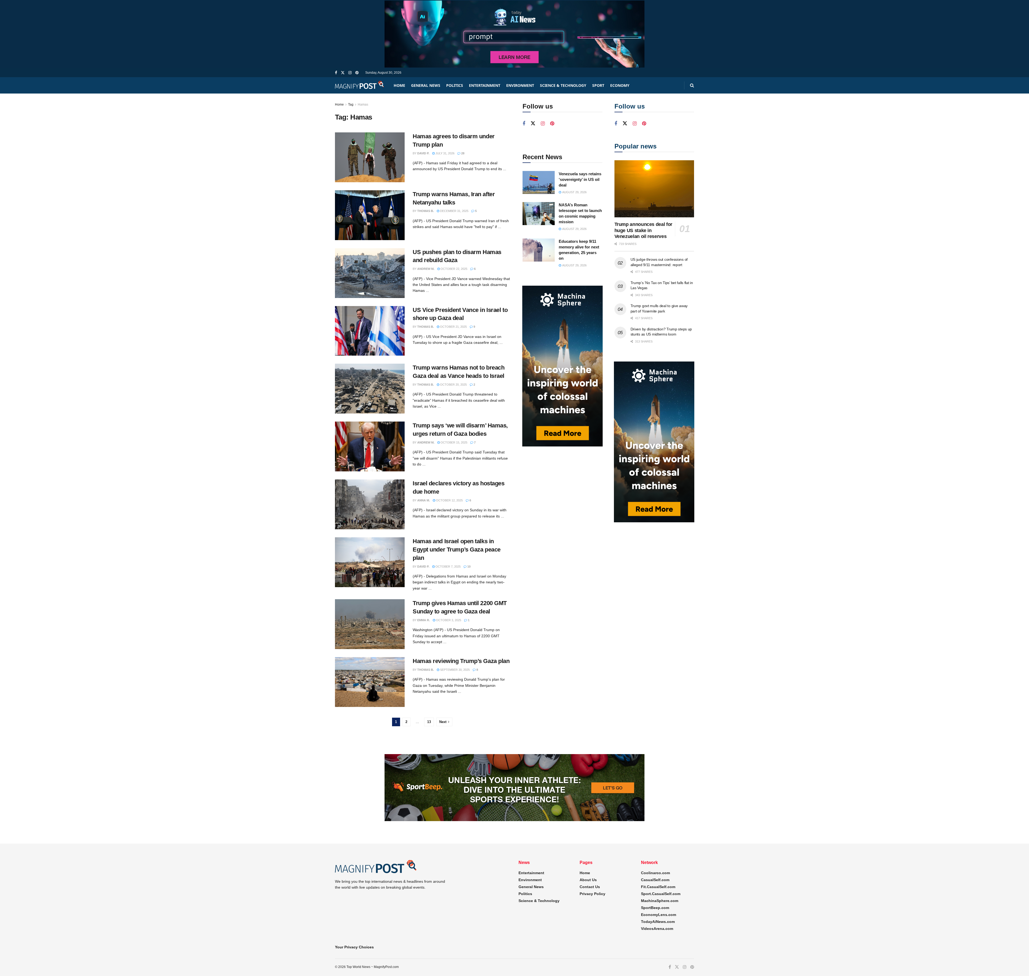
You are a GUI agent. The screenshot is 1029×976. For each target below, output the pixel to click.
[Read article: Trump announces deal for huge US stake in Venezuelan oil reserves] (654, 188)
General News (425, 85)
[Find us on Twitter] (343, 72)
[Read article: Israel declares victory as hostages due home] (370, 504)
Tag (350, 104)
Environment (520, 85)
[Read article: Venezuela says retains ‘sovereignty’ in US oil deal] (539, 182)
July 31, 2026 (444, 153)
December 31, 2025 (453, 211)
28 (462, 153)
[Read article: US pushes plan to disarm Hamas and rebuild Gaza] (370, 273)
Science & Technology (563, 85)
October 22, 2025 (453, 268)
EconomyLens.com (658, 914)
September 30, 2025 (454, 669)
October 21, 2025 (453, 326)
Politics (454, 85)
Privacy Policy (592, 894)
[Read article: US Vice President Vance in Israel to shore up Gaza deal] (370, 331)
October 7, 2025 (448, 566)
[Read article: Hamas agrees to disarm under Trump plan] (370, 157)
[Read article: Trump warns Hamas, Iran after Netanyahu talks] (370, 215)
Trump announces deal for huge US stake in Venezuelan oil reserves (643, 230)
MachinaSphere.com (659, 901)
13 (429, 722)
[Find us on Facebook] (336, 72)
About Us (588, 880)
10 (469, 566)
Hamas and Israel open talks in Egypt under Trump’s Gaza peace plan (457, 549)
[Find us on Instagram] (350, 72)
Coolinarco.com (655, 873)
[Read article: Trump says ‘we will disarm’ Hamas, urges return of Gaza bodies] (370, 446)
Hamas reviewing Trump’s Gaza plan (461, 661)
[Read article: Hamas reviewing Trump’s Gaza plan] (370, 682)
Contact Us (590, 887)
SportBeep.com (655, 908)
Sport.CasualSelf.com (660, 894)
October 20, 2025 (453, 384)
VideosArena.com (657, 928)
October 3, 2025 (448, 620)
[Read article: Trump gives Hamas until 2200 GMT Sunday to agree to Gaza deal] (370, 624)
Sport (598, 85)
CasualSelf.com (655, 880)
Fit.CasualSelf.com (658, 887)
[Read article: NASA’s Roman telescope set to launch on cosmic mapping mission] (539, 213)
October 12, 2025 (449, 500)
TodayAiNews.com (658, 921)
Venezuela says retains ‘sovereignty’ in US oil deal (580, 179)
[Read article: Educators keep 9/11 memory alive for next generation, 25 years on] (539, 250)
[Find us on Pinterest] (357, 72)
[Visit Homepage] (359, 85)
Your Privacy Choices (354, 947)
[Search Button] (692, 85)
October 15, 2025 (453, 442)
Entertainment (484, 85)
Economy (619, 85)
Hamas (363, 104)
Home (399, 85)
